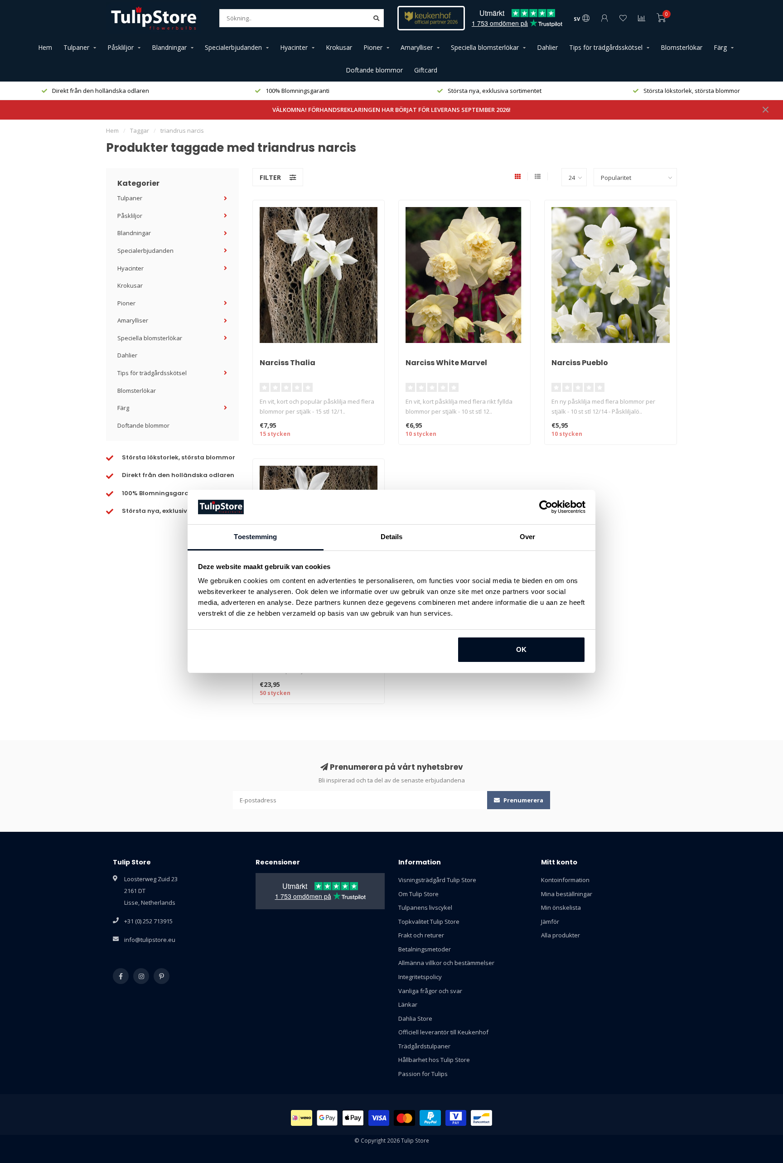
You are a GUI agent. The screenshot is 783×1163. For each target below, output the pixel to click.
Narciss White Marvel (446, 362)
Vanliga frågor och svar (430, 991)
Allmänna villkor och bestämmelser (446, 963)
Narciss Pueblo (579, 362)
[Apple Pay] (353, 1118)
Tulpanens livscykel (425, 907)
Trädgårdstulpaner (424, 1046)
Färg (720, 47)
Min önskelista (561, 907)
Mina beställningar (566, 894)
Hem (45, 47)
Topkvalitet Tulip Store (428, 921)
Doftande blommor (374, 70)
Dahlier (547, 47)
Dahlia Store (415, 1018)
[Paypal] (430, 1118)
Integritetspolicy (420, 977)
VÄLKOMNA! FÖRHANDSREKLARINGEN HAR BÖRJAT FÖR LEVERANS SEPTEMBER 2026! (391, 110)
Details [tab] (392, 536)
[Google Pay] (327, 1118)
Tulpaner (76, 47)
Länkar (407, 1004)
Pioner (372, 47)
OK (521, 649)
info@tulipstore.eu (149, 940)
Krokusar (339, 47)
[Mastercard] (404, 1118)
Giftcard (425, 70)
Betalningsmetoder (424, 949)
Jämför (550, 921)
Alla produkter (560, 935)
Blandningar (169, 47)
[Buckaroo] (456, 1118)
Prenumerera (522, 800)
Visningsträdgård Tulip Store (437, 880)
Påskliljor (120, 47)
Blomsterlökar (681, 47)
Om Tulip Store (418, 894)
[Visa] (379, 1118)
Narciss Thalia (287, 362)
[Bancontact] (481, 1118)
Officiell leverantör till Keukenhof (443, 1032)
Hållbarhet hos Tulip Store (434, 1060)
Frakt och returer (421, 935)
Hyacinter (294, 47)
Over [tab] (527, 536)
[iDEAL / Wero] (301, 1118)
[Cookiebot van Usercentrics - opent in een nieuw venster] (545, 507)
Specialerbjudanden (233, 47)
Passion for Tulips (423, 1074)
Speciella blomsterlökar (485, 47)
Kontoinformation (565, 880)
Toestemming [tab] (255, 536)
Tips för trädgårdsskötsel (606, 47)
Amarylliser (417, 47)
